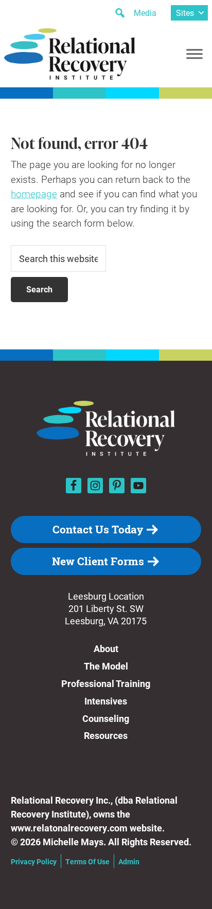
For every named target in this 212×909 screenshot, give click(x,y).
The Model (106, 666)
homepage (34, 193)
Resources (106, 735)
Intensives (105, 701)
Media (145, 12)
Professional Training (105, 683)
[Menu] (194, 54)
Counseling (105, 718)
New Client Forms (98, 561)
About (106, 648)
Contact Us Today (97, 529)
